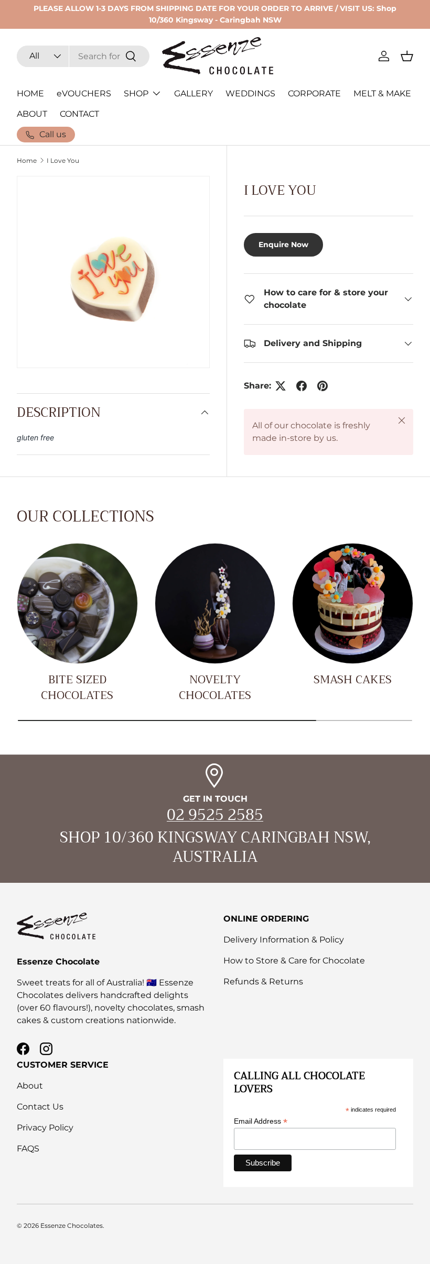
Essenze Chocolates (71, 1225)
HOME (30, 93)
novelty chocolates (215, 687)
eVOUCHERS (84, 93)
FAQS (28, 1149)
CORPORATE (314, 93)
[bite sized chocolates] (77, 603)
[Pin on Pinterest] (322, 385)
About (30, 1086)
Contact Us (40, 1107)
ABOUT (32, 114)
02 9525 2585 (215, 815)
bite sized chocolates (77, 687)
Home (27, 161)
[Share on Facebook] (301, 385)
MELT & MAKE (382, 93)
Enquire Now (283, 244)
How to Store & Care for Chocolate (294, 961)
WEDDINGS (250, 93)
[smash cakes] (353, 603)
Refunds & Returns (263, 981)
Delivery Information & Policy (283, 940)
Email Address (260, 1121)
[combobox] (83, 56)
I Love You (63, 161)
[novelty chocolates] (215, 603)
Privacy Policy (45, 1128)
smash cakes (353, 679)
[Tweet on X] (280, 385)
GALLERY (193, 93)
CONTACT (79, 114)
